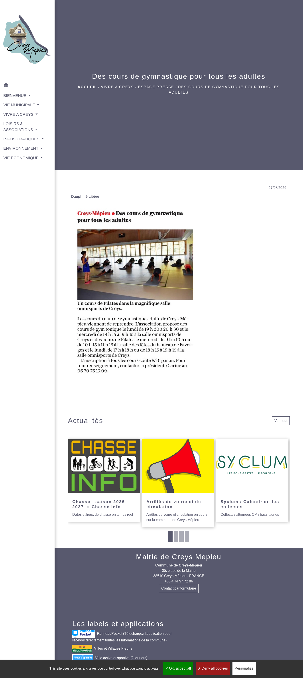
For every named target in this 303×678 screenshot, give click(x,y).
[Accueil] (27, 40)
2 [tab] (176, 536)
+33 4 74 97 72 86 (179, 581)
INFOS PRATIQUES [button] (22, 139)
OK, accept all (179, 668)
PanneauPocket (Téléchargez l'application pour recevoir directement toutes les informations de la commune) (122, 636)
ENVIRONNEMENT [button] (21, 148)
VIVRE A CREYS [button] (19, 114)
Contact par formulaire (178, 588)
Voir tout (280, 421)
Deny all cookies (214, 668)
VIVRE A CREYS (117, 87)
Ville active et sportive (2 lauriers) (121, 658)
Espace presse (156, 87)
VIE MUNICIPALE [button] (19, 105)
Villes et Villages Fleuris (113, 648)
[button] (27, 85)
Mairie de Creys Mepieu (178, 557)
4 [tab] (187, 536)
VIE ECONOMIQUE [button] (21, 158)
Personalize (244, 668)
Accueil (87, 87)
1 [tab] (170, 536)
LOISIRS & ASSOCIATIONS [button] (18, 126)
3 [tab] (181, 536)
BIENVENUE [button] (15, 95)
